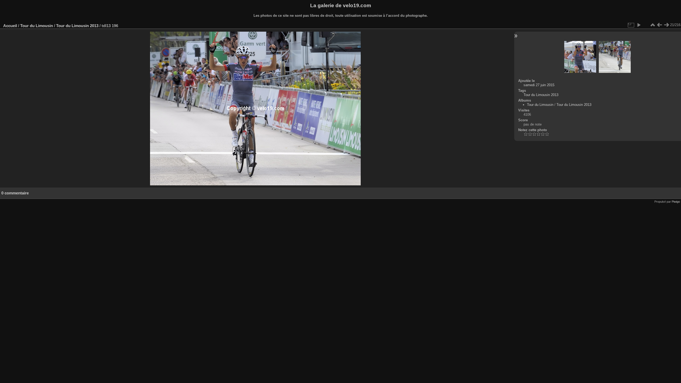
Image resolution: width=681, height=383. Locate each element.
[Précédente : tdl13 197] (659, 25)
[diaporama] (638, 25)
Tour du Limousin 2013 (77, 25)
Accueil (10, 25)
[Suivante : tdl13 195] (666, 25)
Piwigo (676, 201)
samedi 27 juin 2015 (539, 85)
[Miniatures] (652, 25)
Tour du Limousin (36, 25)
